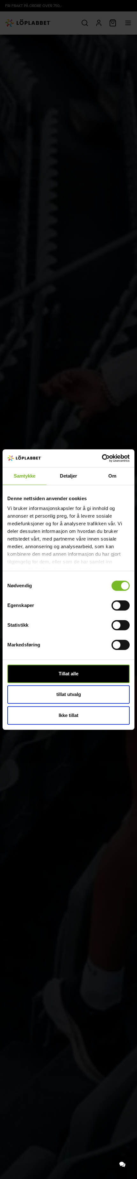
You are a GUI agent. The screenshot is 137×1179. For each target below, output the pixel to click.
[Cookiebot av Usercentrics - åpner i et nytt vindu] (102, 458)
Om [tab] (112, 476)
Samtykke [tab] (25, 476)
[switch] (121, 605)
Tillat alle (68, 673)
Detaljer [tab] (68, 476)
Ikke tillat (68, 715)
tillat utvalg (68, 694)
